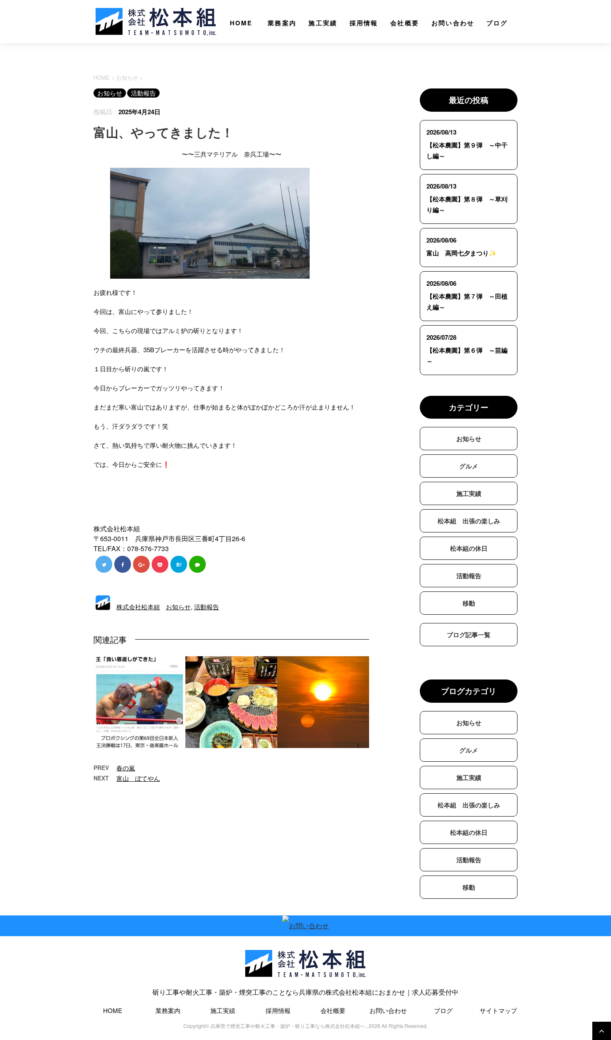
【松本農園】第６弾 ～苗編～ (467, 355)
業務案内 (282, 22)
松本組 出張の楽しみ (469, 520)
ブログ (497, 22)
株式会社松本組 (138, 606)
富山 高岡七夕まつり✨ (461, 253)
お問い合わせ (453, 22)
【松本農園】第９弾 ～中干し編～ (467, 150)
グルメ (468, 466)
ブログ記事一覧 (468, 634)
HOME (241, 22)
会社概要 (404, 22)
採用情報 (364, 22)
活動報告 (206, 606)
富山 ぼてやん (138, 778)
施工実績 (322, 22)
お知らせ (178, 606)
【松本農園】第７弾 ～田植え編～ (467, 302)
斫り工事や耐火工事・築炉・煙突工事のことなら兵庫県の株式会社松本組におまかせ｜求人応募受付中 (305, 992)
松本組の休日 (469, 548)
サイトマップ (498, 1010)
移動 (469, 603)
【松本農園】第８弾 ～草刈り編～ (467, 204)
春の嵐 (125, 767)
